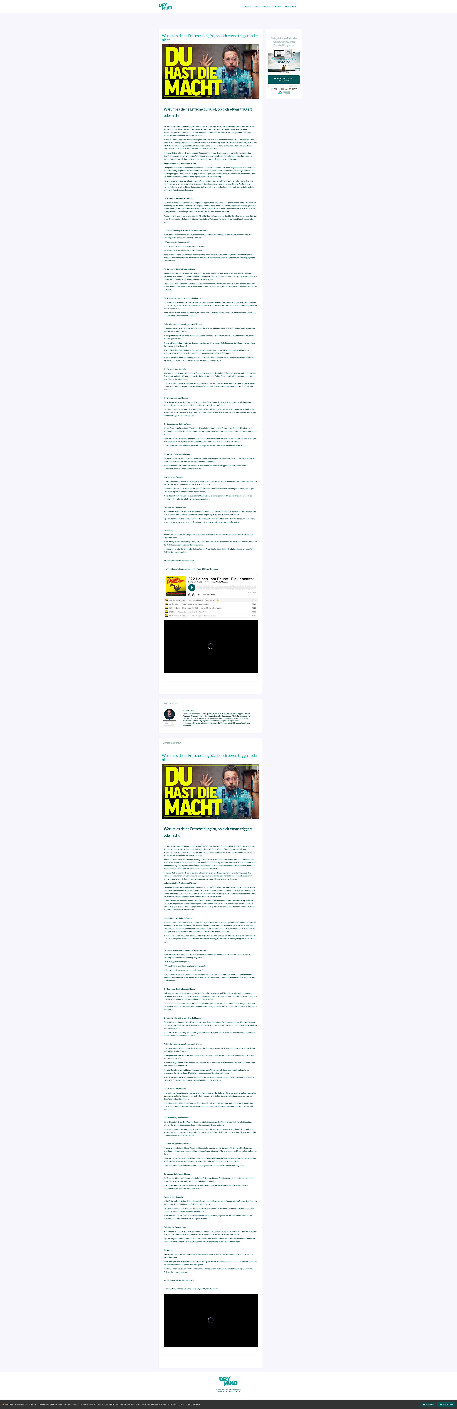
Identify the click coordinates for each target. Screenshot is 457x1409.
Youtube (277, 6)
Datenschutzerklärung (233, 1391)
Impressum (220, 1391)
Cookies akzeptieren (446, 1404)
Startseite (246, 6)
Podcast (266, 6)
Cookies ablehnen (428, 1404)
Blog (256, 6)
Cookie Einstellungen (192, 1404)
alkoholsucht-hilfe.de (177, 383)
